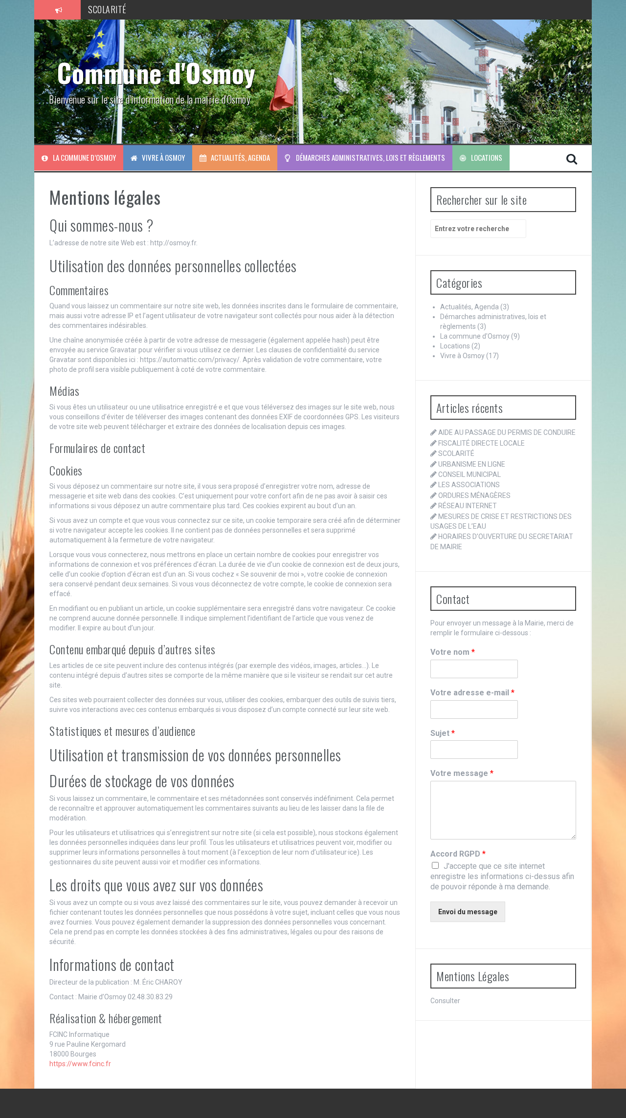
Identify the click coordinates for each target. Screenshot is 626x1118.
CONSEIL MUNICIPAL (469, 474)
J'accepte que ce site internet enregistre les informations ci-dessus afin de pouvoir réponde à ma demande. (502, 876)
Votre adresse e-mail (472, 692)
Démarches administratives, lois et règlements (370, 157)
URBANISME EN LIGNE (471, 464)
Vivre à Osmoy (163, 157)
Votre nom (452, 652)
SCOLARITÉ (107, 9)
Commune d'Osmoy (156, 72)
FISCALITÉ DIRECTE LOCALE (481, 443)
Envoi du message (467, 912)
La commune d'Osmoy (475, 336)
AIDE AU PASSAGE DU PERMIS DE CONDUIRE (507, 432)
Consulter (445, 1001)
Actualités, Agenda (240, 157)
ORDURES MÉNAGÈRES (474, 495)
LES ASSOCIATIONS (469, 485)
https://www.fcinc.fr (80, 1064)
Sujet (442, 733)
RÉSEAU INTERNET (467, 506)
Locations (486, 157)
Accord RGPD (458, 854)
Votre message (461, 773)
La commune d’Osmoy (84, 157)
